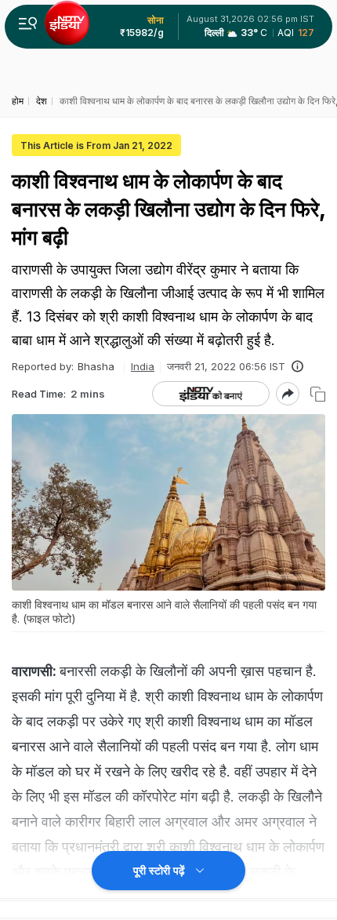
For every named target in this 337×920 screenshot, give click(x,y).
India (142, 366)
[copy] (317, 394)
